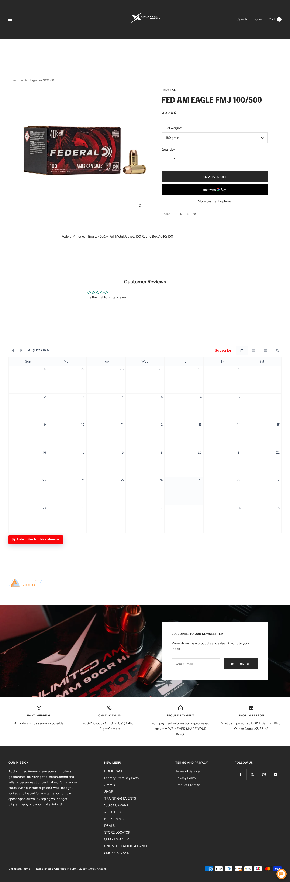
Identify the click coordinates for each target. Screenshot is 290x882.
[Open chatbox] (281, 874)
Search (242, 19)
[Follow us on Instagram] (264, 774)
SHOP (108, 792)
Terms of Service (187, 771)
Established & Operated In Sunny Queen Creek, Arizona (71, 868)
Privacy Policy (185, 778)
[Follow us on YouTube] (276, 774)
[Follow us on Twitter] (252, 774)
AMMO (109, 785)
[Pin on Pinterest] (181, 214)
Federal (169, 89)
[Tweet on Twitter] (187, 214)
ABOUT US (112, 812)
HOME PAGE (113, 771)
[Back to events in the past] (12, 350)
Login (258, 19)
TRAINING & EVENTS (120, 798)
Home (12, 80)
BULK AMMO (114, 819)
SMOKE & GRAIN (117, 853)
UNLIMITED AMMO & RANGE (126, 846)
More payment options (214, 201)
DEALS (109, 826)
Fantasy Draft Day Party (121, 778)
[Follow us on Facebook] (240, 774)
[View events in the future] (21, 350)
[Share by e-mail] (194, 214)
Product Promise (187, 785)
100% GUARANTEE (118, 805)
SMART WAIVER (116, 839)
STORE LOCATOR (117, 832)
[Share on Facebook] (175, 214)
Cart (274, 19)
